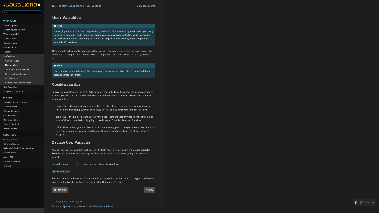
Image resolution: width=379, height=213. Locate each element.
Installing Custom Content (15, 102)
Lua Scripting (9, 56)
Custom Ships (9, 47)
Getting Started (12, 61)
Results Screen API (11, 161)
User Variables (11, 65)
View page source (146, 6)
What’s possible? (11, 34)
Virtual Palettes (10, 129)
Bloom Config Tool (11, 120)
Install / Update (10, 25)
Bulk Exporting (10, 87)
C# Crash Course (11, 144)
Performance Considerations (18, 83)
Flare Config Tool (11, 124)
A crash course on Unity (14, 30)
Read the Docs (105, 206)
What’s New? (9, 39)
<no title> (62, 6)
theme (81, 206)
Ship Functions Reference (17, 74)
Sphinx (66, 206)
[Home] (53, 6)
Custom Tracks (10, 43)
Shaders (7, 52)
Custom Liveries (10, 115)
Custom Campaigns (12, 111)
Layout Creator (10, 107)
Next (148, 190)
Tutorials (7, 166)
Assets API (8, 157)
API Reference (11, 78)
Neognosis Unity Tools (13, 91)
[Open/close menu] (2, 56)
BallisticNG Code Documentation (18, 148)
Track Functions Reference (17, 69)
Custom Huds (9, 153)
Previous (61, 190)
